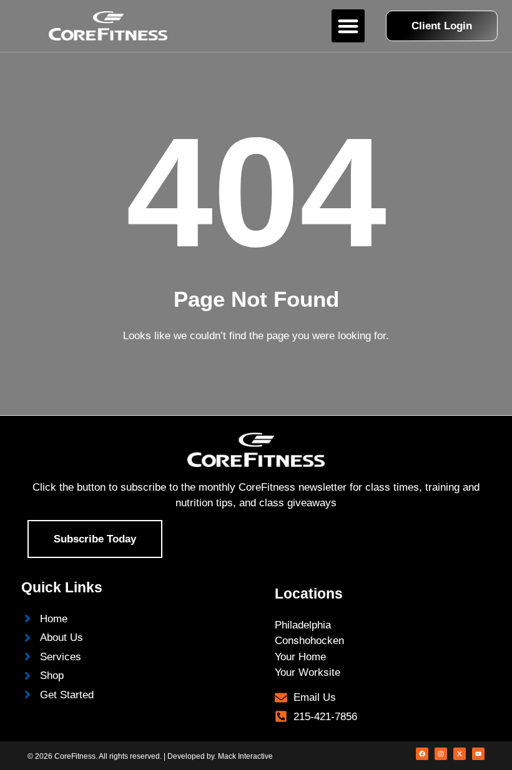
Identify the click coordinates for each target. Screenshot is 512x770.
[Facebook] (422, 754)
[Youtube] (478, 754)
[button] (348, 25)
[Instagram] (441, 754)
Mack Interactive (245, 756)
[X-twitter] (459, 754)
